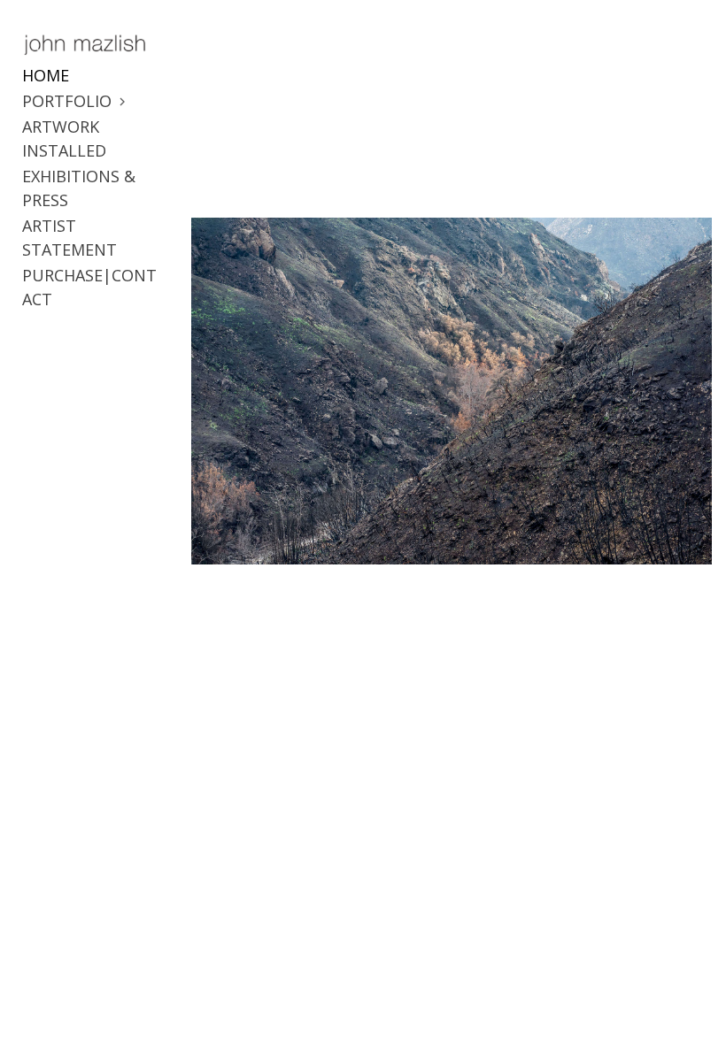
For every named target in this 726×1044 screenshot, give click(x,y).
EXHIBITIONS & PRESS (78, 188)
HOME (45, 75)
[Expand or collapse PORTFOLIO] (123, 102)
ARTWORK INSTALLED (64, 138)
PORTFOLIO (67, 100)
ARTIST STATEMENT (69, 237)
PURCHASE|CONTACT (89, 287)
